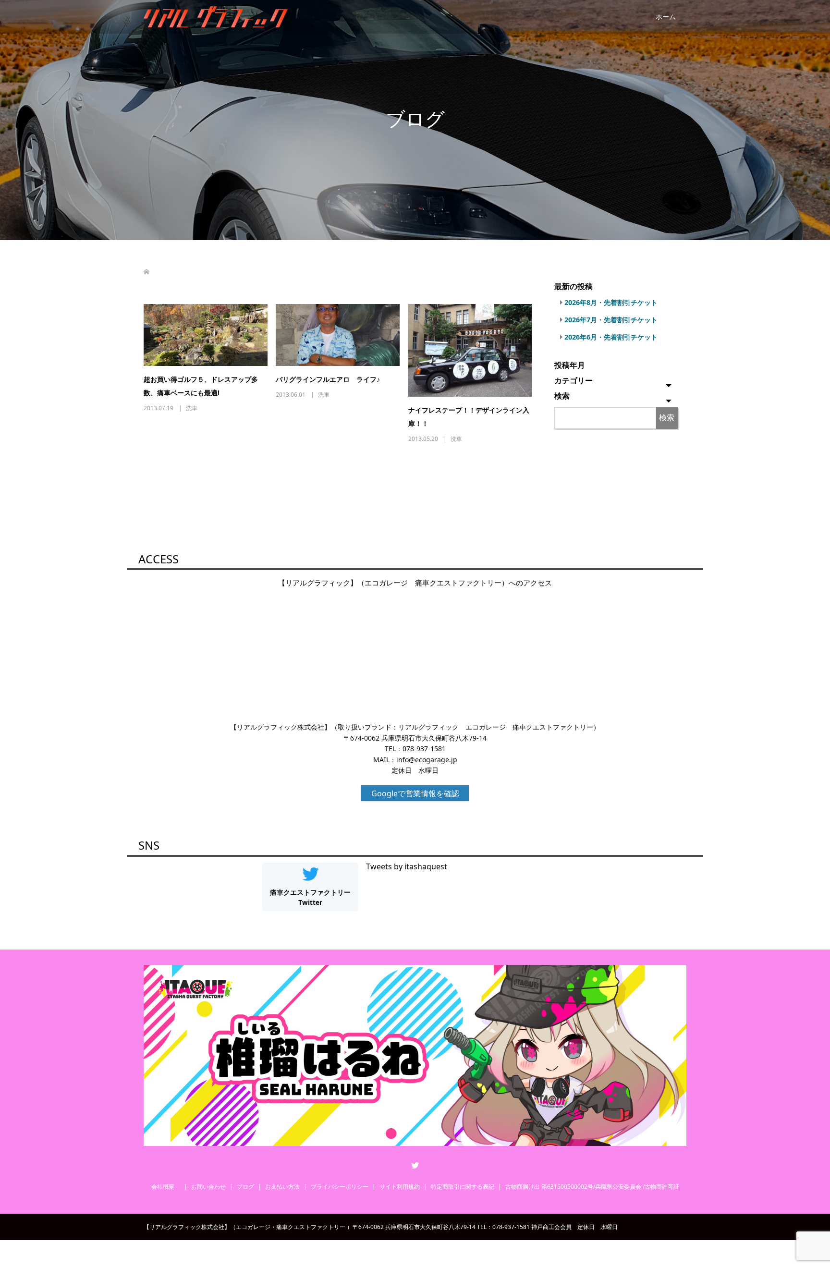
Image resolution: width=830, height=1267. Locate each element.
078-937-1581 (424, 748)
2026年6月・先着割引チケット (611, 336)
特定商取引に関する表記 (462, 1186)
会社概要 (165, 1186)
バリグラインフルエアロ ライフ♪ (328, 379)
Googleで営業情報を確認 (415, 793)
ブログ (245, 1186)
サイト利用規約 (399, 1186)
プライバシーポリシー (339, 1186)
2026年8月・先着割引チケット (611, 302)
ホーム (666, 16)
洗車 (191, 408)
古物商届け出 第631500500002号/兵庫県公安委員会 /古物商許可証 (592, 1186)
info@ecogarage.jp (426, 759)
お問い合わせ (208, 1186)
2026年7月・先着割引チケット (611, 319)
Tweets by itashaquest (406, 866)
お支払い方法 (282, 1186)
